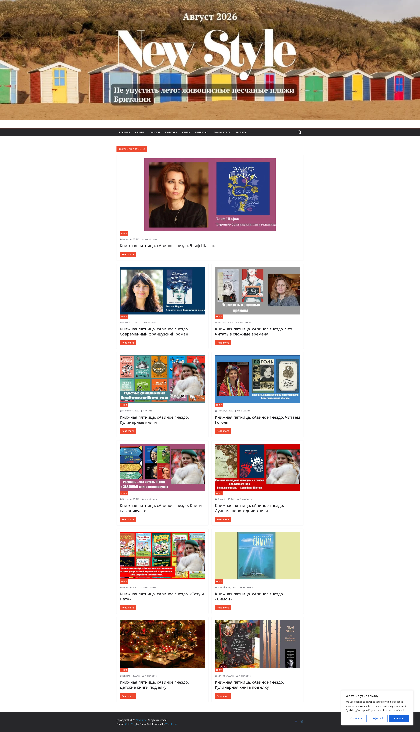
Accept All (398, 718)
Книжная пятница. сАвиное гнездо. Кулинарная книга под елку (249, 684)
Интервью (201, 132)
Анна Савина (151, 239)
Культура (171, 132)
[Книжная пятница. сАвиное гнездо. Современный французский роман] (162, 290)
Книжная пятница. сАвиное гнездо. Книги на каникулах (161, 508)
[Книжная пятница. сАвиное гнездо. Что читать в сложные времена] (257, 290)
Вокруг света (222, 132)
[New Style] (210, 3)
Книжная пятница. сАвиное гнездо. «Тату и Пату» (162, 596)
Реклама (241, 132)
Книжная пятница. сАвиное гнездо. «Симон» (249, 596)
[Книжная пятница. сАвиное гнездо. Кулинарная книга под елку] (257, 644)
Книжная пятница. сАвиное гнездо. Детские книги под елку (154, 684)
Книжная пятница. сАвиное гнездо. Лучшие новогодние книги (249, 508)
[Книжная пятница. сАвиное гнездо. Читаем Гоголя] (257, 379)
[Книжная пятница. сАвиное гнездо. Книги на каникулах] (162, 467)
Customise (356, 718)
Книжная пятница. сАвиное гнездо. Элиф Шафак (167, 245)
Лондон (154, 132)
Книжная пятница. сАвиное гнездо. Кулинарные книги (154, 419)
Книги (124, 233)
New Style (147, 410)
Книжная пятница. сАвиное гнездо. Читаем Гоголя (257, 419)
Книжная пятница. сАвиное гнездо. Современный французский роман (154, 331)
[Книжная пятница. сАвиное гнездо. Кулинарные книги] (162, 379)
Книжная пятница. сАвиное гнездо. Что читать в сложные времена (253, 331)
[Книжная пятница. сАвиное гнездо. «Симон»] (257, 555)
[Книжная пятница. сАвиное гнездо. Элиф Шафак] (210, 194)
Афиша (139, 132)
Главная (124, 132)
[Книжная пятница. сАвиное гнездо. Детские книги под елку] (162, 644)
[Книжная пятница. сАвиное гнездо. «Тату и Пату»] (162, 555)
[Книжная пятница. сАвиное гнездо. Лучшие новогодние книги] (257, 467)
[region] (377, 707)
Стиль (186, 132)
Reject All (378, 718)
